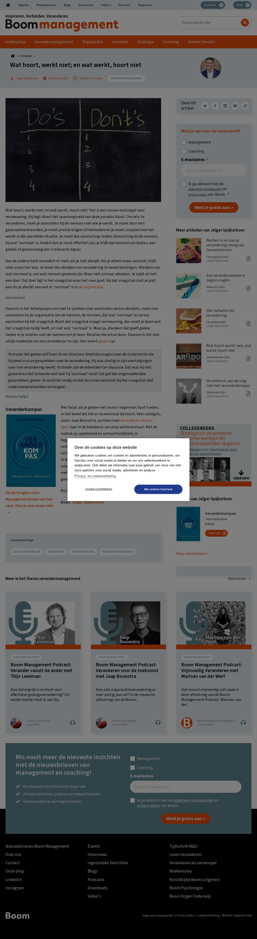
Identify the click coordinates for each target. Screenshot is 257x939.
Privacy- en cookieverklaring (95, 476)
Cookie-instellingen (98, 489)
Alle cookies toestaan (158, 489)
